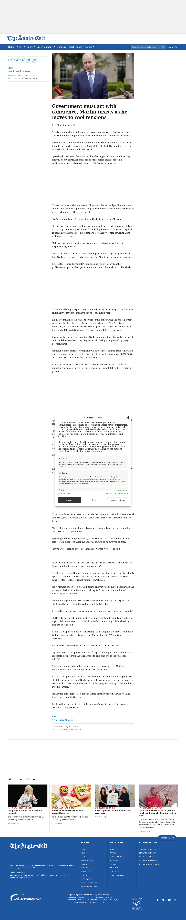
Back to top (166, 837)
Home (11, 46)
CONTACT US (115, 871)
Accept (69, 500)
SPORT (83, 857)
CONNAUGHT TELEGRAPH (148, 849)
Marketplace (76, 46)
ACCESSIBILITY (115, 860)
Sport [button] (30, 46)
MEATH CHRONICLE (146, 857)
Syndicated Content (19, 71)
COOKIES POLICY (116, 857)
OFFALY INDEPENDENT (147, 853)
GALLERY (84, 868)
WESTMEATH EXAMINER (148, 860)
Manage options (118, 500)
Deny (94, 500)
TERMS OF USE (115, 849)
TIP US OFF (114, 868)
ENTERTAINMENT (87, 860)
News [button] (20, 46)
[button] (127, 417)
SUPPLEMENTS (86, 879)
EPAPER (84, 875)
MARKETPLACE (86, 871)
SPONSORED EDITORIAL (90, 886)
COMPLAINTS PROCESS (119, 875)
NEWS (83, 853)
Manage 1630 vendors (65, 493)
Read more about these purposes (117, 493)
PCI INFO (113, 864)
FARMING (84, 864)
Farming (62, 46)
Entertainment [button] (45, 46)
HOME (83, 849)
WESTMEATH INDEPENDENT (149, 864)
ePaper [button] (88, 46)
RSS (10, 67)
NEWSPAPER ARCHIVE (89, 883)
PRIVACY (113, 853)
